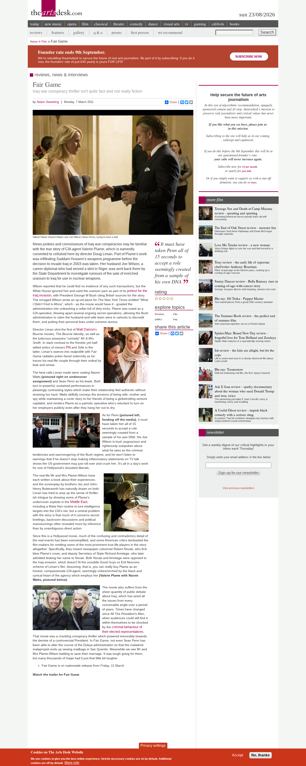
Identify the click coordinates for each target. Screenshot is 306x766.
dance (153, 23)
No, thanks (260, 755)
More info (72, 763)
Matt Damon (85, 329)
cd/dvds (218, 23)
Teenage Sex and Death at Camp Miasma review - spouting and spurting (243, 210)
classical (101, 23)
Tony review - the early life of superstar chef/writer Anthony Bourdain (242, 264)
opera (71, 23)
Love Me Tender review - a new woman (242, 245)
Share (173, 102)
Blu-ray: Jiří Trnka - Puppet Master (239, 298)
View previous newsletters (238, 488)
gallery (78, 32)
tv (186, 23)
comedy (136, 23)
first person (140, 32)
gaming (200, 23)
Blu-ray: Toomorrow (229, 369)
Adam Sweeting (48, 102)
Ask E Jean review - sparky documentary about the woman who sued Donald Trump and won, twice (244, 391)
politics (158, 319)
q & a (98, 32)
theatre (118, 23)
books (234, 23)
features (58, 32)
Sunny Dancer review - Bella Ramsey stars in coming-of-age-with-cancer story (246, 283)
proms (117, 32)
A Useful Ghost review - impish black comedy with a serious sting (241, 412)
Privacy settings (153, 745)
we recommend (170, 32)
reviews (36, 32)
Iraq (175, 319)
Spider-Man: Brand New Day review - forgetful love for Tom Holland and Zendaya (245, 335)
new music (53, 23)
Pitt (68, 347)
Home (34, 41)
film (85, 23)
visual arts (171, 23)
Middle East (78, 502)
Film (44, 41)
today (34, 23)
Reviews (159, 314)
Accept (237, 755)
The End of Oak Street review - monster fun (245, 227)
